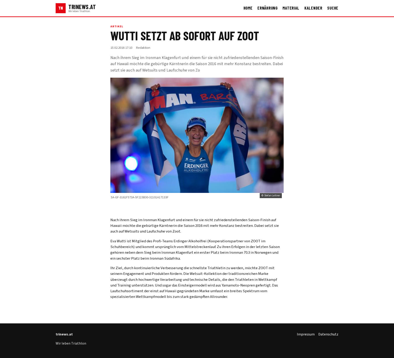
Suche (332, 7)
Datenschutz (328, 334)
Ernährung (267, 7)
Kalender (313, 7)
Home (248, 7)
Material (291, 7)
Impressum (306, 334)
